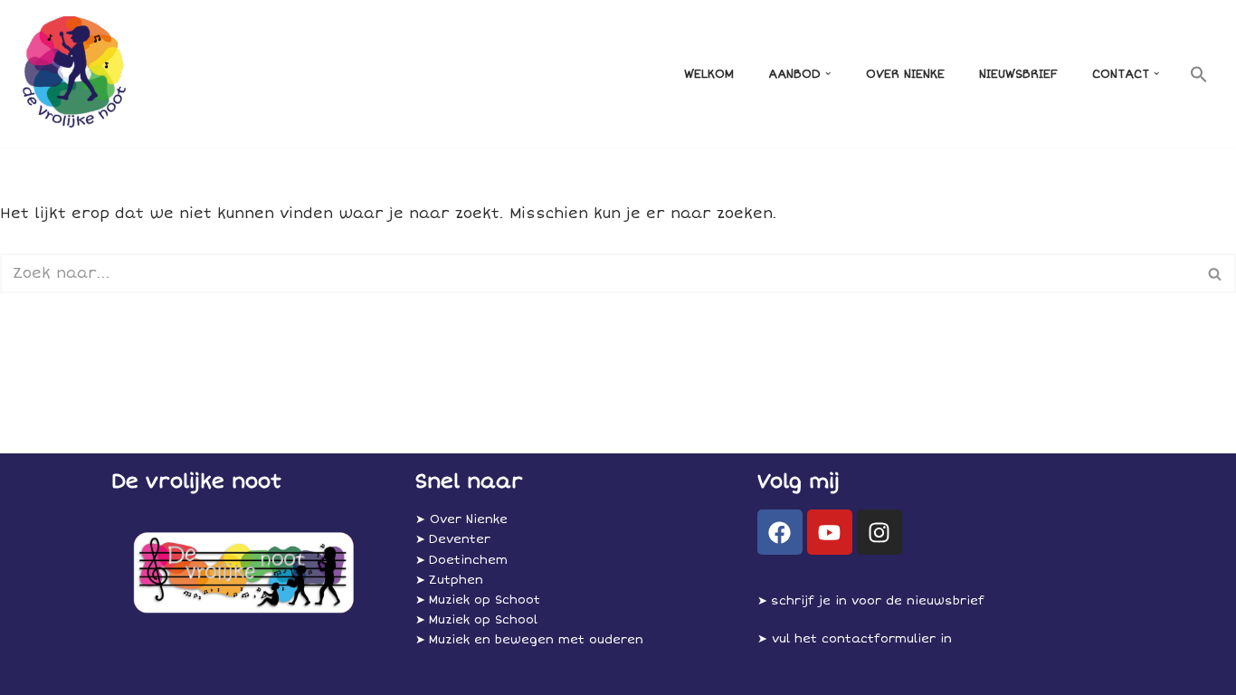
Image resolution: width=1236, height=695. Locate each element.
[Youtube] (829, 532)
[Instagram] (879, 532)
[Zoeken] (1215, 273)
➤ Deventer (452, 539)
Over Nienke (905, 74)
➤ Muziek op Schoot (477, 600)
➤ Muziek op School (476, 620)
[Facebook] (780, 532)
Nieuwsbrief (1018, 74)
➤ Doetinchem (461, 560)
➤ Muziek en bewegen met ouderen (529, 640)
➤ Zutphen (449, 580)
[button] (828, 73)
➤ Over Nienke (461, 519)
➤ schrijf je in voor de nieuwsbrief (870, 601)
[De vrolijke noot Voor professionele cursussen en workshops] (71, 73)
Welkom (709, 74)
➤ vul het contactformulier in (854, 639)
